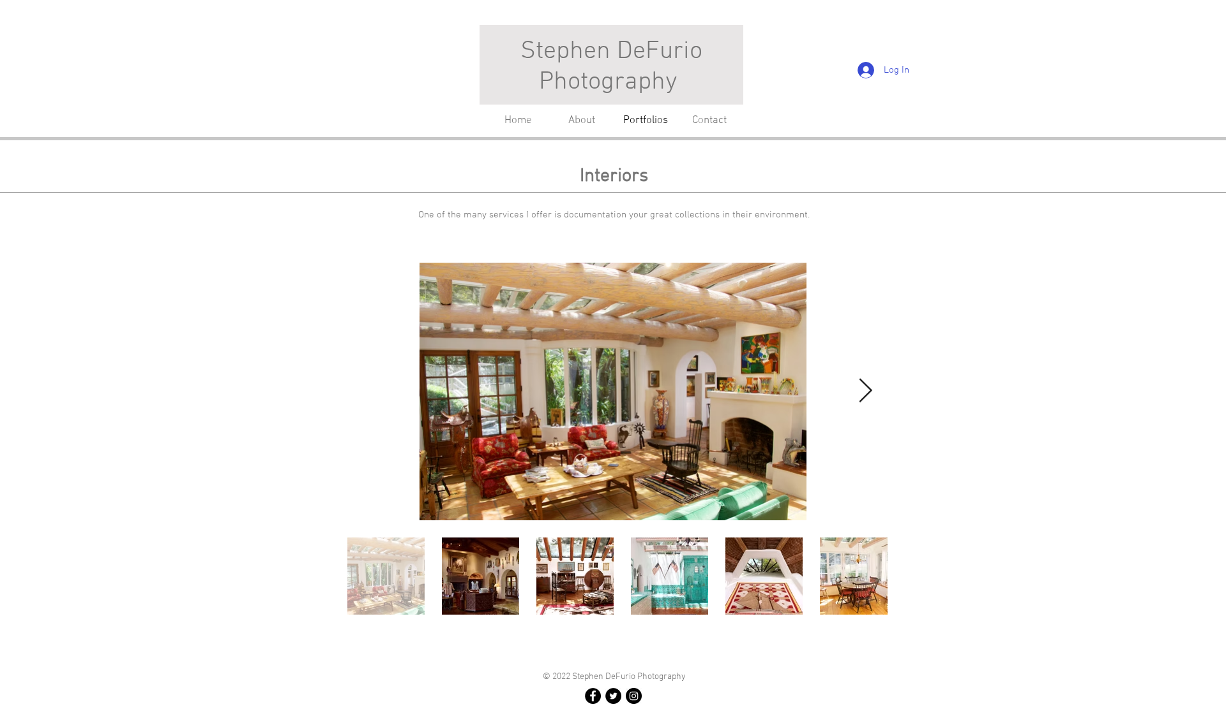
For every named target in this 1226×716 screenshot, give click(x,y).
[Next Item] (865, 391)
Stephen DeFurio (611, 51)
